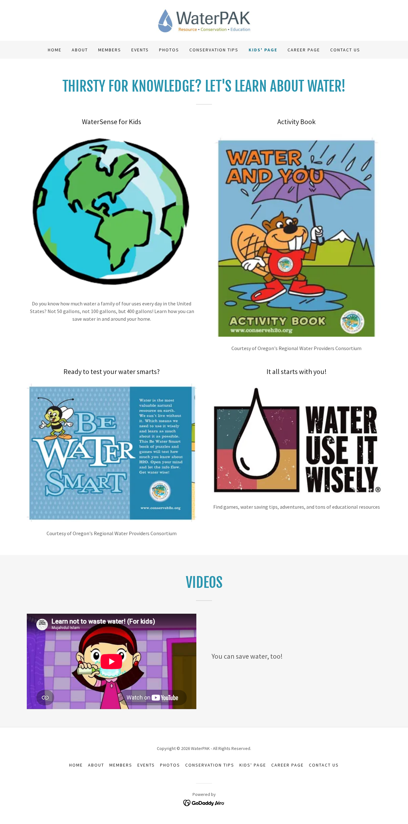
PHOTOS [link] (169, 50)
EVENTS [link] (140, 50)
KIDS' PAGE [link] (263, 50)
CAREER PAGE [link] (304, 50)
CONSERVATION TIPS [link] (213, 50)
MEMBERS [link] (109, 50)
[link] (204, 20)
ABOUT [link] (80, 50)
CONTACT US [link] (345, 50)
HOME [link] (55, 50)
